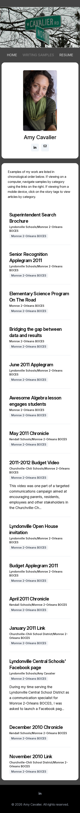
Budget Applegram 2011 (33, 565)
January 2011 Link (27, 628)
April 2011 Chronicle (29, 599)
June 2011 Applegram (31, 364)
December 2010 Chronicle (36, 727)
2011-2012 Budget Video (34, 462)
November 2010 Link (30, 756)
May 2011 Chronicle (29, 433)
